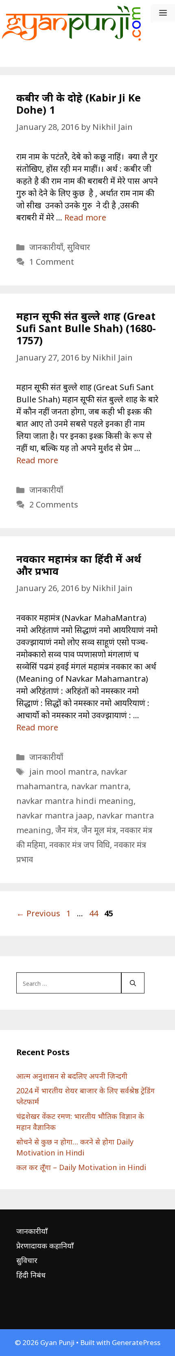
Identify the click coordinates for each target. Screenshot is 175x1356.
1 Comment (51, 261)
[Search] (132, 982)
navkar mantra (100, 786)
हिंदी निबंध (31, 1275)
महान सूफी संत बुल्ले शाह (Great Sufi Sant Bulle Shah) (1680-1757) (86, 328)
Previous (38, 913)
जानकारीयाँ (46, 247)
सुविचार (78, 247)
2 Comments (53, 504)
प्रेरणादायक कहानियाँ (45, 1245)
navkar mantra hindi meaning (74, 800)
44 (94, 913)
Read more (85, 217)
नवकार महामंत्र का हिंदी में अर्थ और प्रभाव (78, 565)
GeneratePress (136, 1342)
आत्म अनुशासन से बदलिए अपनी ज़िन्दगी (71, 1076)
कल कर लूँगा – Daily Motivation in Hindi (81, 1167)
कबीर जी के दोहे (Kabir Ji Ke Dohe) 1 (78, 104)
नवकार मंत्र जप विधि (79, 844)
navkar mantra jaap (54, 815)
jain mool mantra (63, 771)
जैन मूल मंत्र (98, 830)
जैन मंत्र (66, 830)
